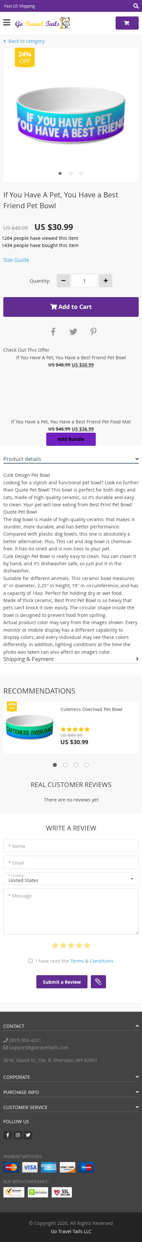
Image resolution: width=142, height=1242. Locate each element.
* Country (15, 876)
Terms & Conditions (92, 961)
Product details (22, 459)
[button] (71, 879)
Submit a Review (62, 982)
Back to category (26, 41)
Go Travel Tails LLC (71, 1231)
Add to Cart (74, 307)
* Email (16, 863)
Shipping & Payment (28, 659)
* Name (16, 846)
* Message (20, 896)
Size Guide (16, 260)
